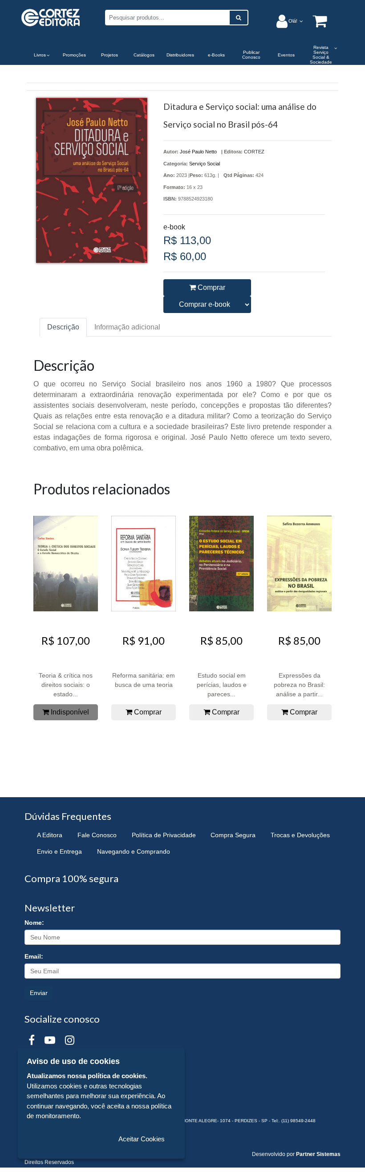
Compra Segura (233, 835)
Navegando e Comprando (133, 851)
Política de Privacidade (164, 835)
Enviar (39, 992)
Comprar (210, 287)
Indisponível (69, 712)
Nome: (34, 922)
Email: (33, 956)
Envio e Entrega (59, 851)
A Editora (49, 835)
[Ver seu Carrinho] (315, 20)
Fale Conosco (97, 835)
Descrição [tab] (63, 327)
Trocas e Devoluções (300, 835)
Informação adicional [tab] (127, 327)
